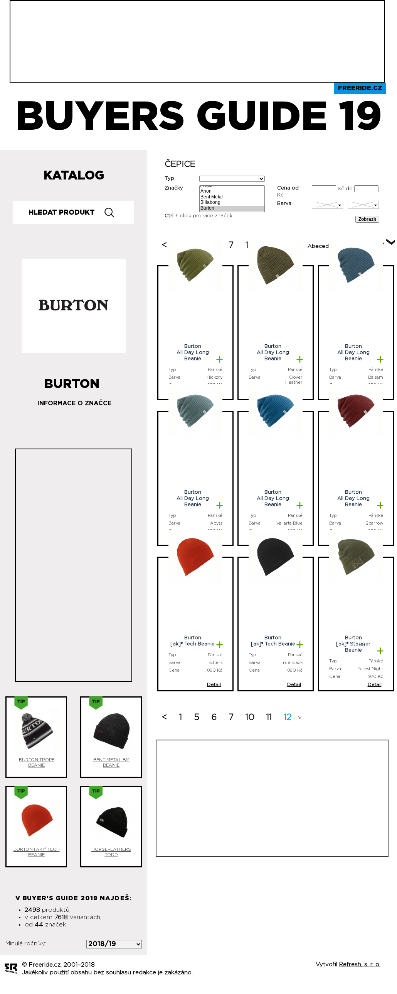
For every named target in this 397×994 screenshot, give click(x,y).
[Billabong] (232, 203)
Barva (284, 203)
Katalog (74, 175)
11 (269, 717)
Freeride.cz (360, 88)
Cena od (288, 188)
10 (250, 717)
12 (288, 717)
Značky (174, 188)
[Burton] (232, 209)
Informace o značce (74, 403)
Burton (71, 381)
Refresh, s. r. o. (359, 964)
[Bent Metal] (232, 197)
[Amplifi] (232, 186)
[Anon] (232, 192)
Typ (169, 178)
